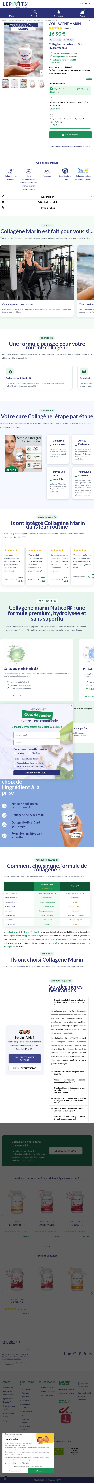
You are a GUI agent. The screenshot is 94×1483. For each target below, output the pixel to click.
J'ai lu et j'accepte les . (16, 1364)
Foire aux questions (26, 1394)
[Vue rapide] (28, 1189)
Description (47, 196)
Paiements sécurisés (26, 1406)
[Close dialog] (71, 706)
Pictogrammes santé (9, 1407)
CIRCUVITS (77, 1225)
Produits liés (47, 207)
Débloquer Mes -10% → (37, 772)
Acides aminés (55, 40)
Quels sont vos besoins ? (9, 1400)
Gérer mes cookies (26, 1428)
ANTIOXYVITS (47, 1225)
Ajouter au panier (72, 135)
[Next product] (91, 20)
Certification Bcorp (8, 1415)
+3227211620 (68, 1442)
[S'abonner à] (26, 1349)
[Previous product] (90, 20)
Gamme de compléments (8, 1393)
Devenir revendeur (47, 1391)
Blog (5, 1420)
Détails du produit (47, 202)
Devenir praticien (47, 1387)
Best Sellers (68, 40)
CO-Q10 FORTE (17, 1225)
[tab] (47, 197)
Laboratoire (8, 1387)
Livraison (25, 1400)
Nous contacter (28, 1389)
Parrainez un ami (27, 1413)
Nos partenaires (46, 1395)
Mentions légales (25, 1420)
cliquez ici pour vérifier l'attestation (84, 1396)
